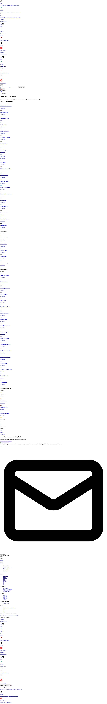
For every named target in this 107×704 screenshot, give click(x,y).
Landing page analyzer (7, 566)
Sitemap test (5, 570)
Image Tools (5, 597)
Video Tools (5, 596)
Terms (4, 610)
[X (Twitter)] (1, 561)
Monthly (4, 580)
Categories (4, 581)
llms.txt (6, 615)
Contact (4, 611)
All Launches (5, 578)
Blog (3, 583)
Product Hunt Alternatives (7, 589)
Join (1, 556)
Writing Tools (5, 598)
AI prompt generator (6, 568)
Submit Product (9, 441)
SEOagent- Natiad (6, 603)
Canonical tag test (6, 571)
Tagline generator (6, 565)
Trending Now (5, 576)
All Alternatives (5, 588)
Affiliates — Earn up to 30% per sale (9, 607)
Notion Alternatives (6, 591)
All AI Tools (5, 595)
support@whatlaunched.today (13, 615)
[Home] (1, 92)
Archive (4, 577)
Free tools (2, 563)
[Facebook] (2, 561)
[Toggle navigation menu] (1, 85)
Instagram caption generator (7, 567)
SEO (3, 584)
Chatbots (4, 599)
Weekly (4, 579)
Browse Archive (3, 441)
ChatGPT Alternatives (6, 590)
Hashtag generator (6, 569)
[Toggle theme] (1, 562)
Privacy (4, 609)
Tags (3, 582)
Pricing (4, 608)
